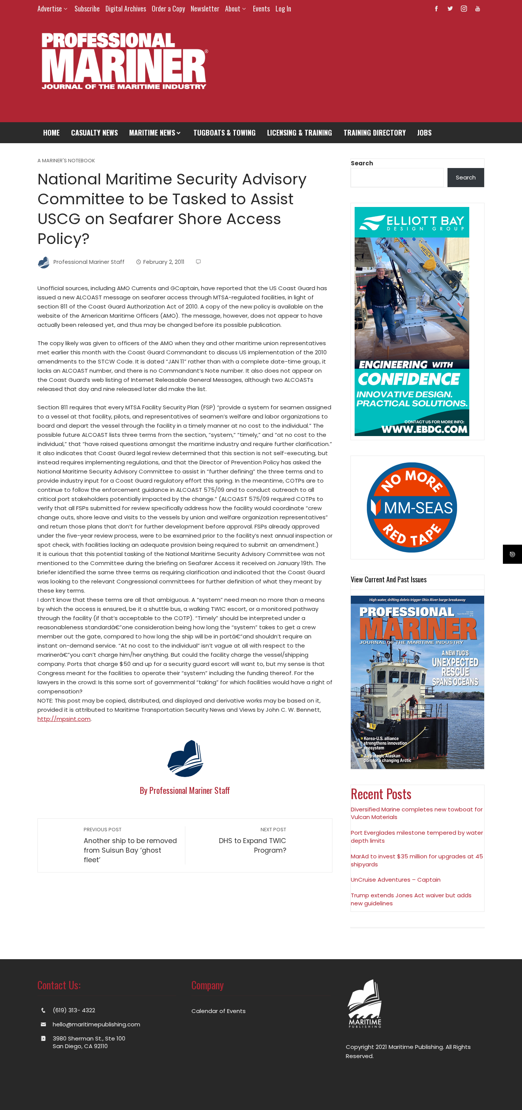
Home (51, 132)
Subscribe (87, 8)
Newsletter (205, 8)
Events (261, 8)
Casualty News (94, 132)
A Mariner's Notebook (66, 160)
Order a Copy (168, 8)
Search (362, 163)
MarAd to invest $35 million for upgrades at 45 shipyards (417, 860)
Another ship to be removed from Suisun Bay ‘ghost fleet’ (130, 845)
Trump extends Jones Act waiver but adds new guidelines (411, 899)
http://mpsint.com (64, 719)
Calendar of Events (218, 1011)
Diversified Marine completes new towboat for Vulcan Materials (417, 813)
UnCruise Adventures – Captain (396, 880)
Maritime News (152, 132)
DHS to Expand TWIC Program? (252, 840)
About (232, 8)
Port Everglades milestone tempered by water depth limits (417, 837)
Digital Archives (125, 8)
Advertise (49, 8)
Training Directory (375, 132)
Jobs (424, 132)
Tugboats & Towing (224, 132)
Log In (283, 8)
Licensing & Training (299, 132)
